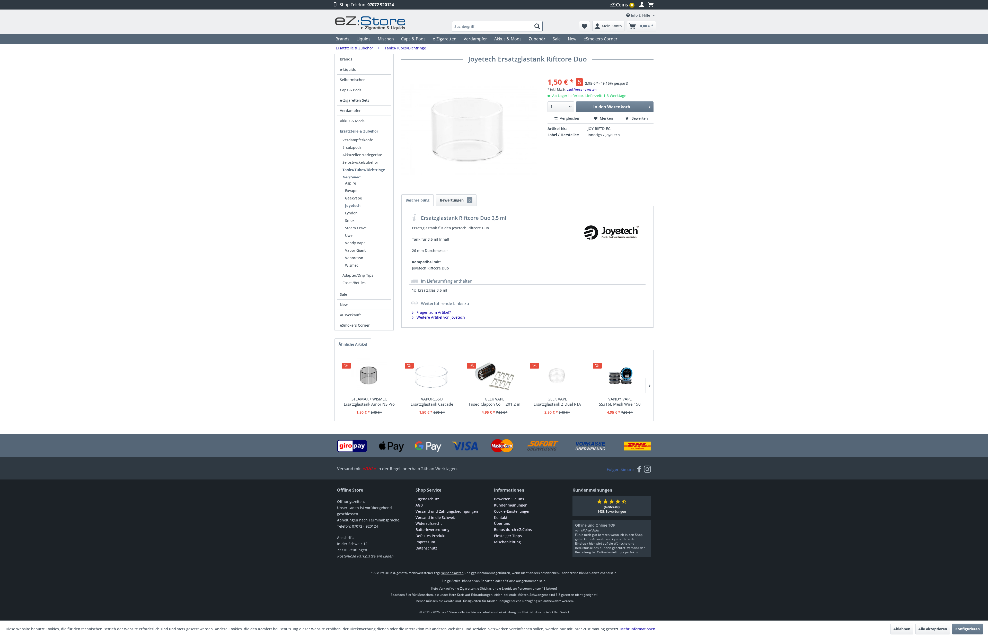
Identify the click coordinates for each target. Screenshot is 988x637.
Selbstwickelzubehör (360, 162)
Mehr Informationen (637, 628)
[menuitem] (622, 5)
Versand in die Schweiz (436, 517)
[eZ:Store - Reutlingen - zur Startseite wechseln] (370, 23)
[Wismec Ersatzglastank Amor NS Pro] (369, 376)
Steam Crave (356, 227)
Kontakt (500, 517)
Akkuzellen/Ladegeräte (362, 154)
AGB (419, 505)
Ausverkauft (350, 314)
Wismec (351, 265)
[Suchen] (537, 26)
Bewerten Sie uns (509, 498)
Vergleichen (569, 118)
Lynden (351, 213)
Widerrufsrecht (429, 523)
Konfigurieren (967, 628)
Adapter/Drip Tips (357, 275)
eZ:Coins (621, 5)
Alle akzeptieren (932, 628)
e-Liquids (348, 69)
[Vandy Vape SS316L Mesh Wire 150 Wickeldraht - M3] (620, 376)
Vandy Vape (355, 242)
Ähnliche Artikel (353, 344)
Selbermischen (353, 79)
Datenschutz (426, 548)
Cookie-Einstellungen (512, 511)
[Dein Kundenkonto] (641, 5)
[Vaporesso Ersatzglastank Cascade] (432, 376)
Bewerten (639, 118)
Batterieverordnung (432, 529)
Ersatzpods (351, 147)
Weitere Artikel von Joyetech (440, 317)
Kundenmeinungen (510, 505)
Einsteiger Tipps (508, 535)
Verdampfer (350, 110)
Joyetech (352, 205)
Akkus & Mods (352, 120)
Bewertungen (455, 200)
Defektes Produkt (431, 535)
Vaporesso (354, 257)
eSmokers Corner (355, 325)
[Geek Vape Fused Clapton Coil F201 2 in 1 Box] (494, 376)
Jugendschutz (427, 498)
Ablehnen (901, 628)
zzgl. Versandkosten (582, 89)
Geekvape (353, 198)
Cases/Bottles (354, 282)
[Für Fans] (639, 469)
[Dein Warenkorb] (651, 5)
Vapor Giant (355, 250)
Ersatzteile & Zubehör (359, 131)
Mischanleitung (507, 541)
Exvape (351, 190)
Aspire (350, 183)
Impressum (425, 541)
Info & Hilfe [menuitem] (640, 15)
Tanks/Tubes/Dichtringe (363, 169)
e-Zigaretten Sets (354, 100)
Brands (346, 59)
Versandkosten (452, 573)
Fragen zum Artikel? (433, 312)
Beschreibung (417, 200)
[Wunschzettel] (584, 26)
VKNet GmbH (559, 612)
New (344, 304)
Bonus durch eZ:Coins (513, 529)
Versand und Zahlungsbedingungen (447, 511)
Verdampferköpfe (357, 139)
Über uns (502, 523)
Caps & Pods (350, 90)
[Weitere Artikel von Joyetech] (611, 238)
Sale (343, 294)
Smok (350, 220)
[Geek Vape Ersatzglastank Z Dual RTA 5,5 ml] (557, 376)
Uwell (350, 235)
